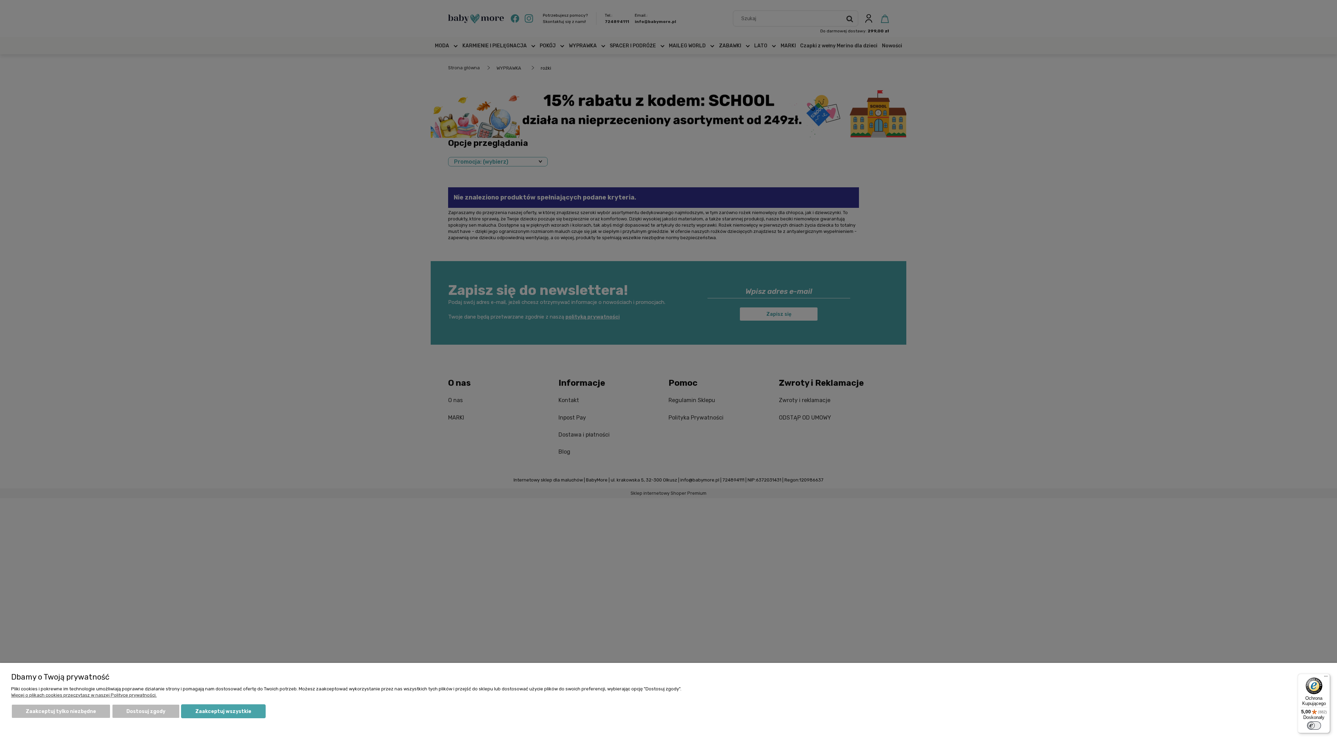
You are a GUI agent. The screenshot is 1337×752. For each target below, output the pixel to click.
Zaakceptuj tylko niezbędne (61, 711)
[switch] (1314, 725)
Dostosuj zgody (145, 711)
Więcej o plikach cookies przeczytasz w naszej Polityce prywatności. (84, 695)
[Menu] (1326, 678)
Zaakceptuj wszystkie (223, 711)
